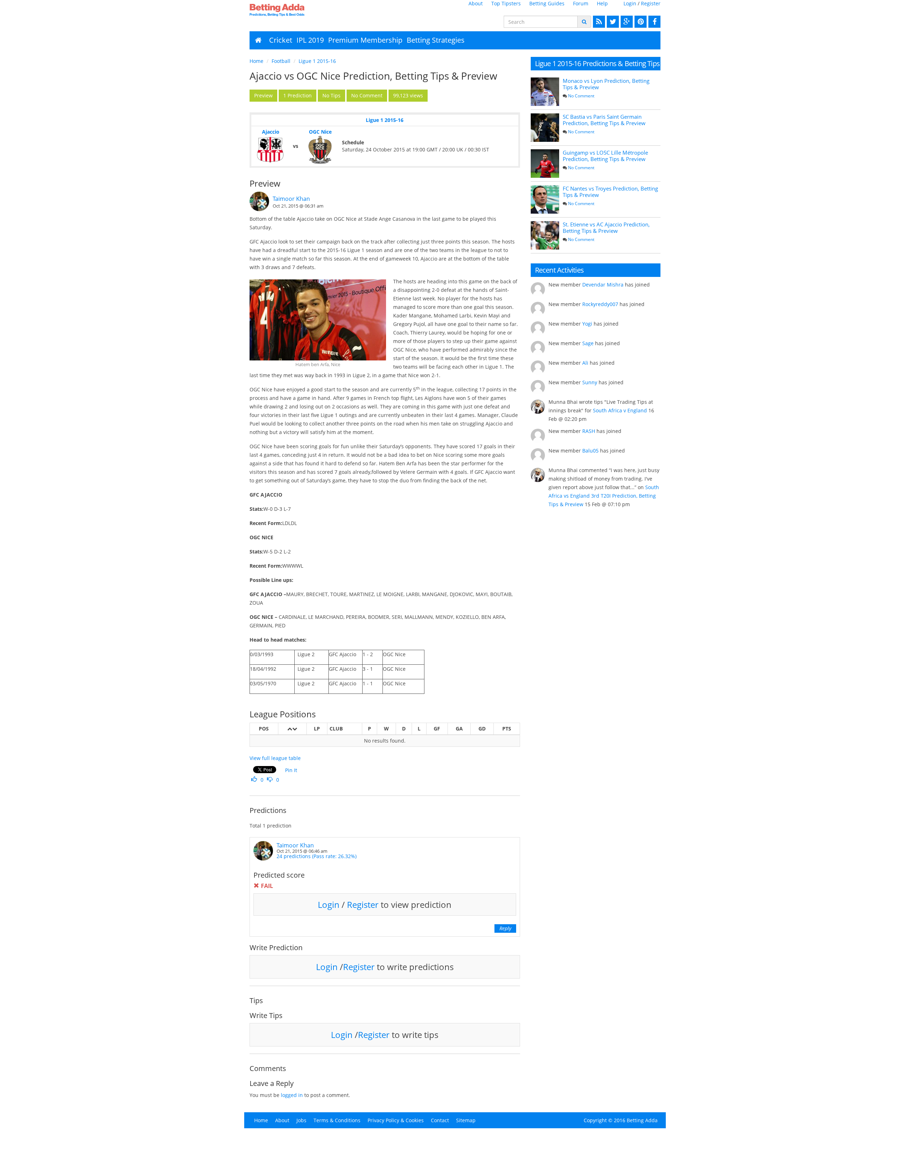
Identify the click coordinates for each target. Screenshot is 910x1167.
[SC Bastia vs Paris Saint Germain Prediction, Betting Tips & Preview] (545, 127)
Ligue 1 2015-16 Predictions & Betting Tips (597, 63)
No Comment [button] (366, 95)
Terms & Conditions (337, 1120)
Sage (588, 343)
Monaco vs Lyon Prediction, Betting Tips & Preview (606, 84)
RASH (588, 431)
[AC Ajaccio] (270, 149)
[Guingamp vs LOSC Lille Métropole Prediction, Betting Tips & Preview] (545, 163)
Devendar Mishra (602, 284)
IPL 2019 (310, 40)
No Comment (581, 96)
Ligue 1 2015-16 (317, 61)
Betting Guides (546, 3)
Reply (505, 928)
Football (281, 61)
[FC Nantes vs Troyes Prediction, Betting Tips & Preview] (545, 199)
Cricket (280, 40)
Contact (440, 1120)
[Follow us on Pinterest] (640, 22)
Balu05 (590, 450)
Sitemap (466, 1120)
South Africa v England (620, 410)
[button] (263, 96)
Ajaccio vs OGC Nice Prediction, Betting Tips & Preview (373, 75)
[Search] (584, 21)
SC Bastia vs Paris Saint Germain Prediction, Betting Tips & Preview (604, 120)
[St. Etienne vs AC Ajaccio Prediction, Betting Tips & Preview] (545, 235)
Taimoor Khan (291, 199)
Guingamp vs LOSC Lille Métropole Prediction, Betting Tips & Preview (605, 155)
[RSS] (598, 22)
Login (629, 3)
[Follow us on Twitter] (612, 22)
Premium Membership (365, 40)
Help (602, 3)
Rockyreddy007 (600, 304)
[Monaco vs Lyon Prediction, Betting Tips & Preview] (545, 91)
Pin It (291, 770)
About (476, 3)
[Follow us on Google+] (626, 22)
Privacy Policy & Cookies (396, 1120)
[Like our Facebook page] (653, 22)
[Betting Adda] (297, 10)
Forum (580, 3)
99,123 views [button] (408, 95)
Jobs (301, 1120)
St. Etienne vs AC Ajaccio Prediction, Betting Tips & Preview (606, 227)
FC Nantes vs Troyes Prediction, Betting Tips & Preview (610, 191)
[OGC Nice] (320, 149)
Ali (585, 362)
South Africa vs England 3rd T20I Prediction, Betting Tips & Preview (603, 496)
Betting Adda (642, 1120)
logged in (292, 1095)
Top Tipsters (506, 3)
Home (256, 61)
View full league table (275, 758)
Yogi (587, 323)
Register (650, 3)
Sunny (589, 382)
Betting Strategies (436, 40)
